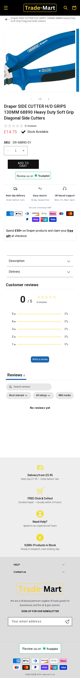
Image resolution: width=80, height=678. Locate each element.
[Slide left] (31, 99)
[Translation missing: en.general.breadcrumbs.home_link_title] (6, 19)
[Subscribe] (67, 621)
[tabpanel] (40, 417)
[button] (6, 8)
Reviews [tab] (16, 375)
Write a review (40, 359)
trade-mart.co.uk (48, 674)
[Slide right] (48, 99)
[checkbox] (65, 395)
